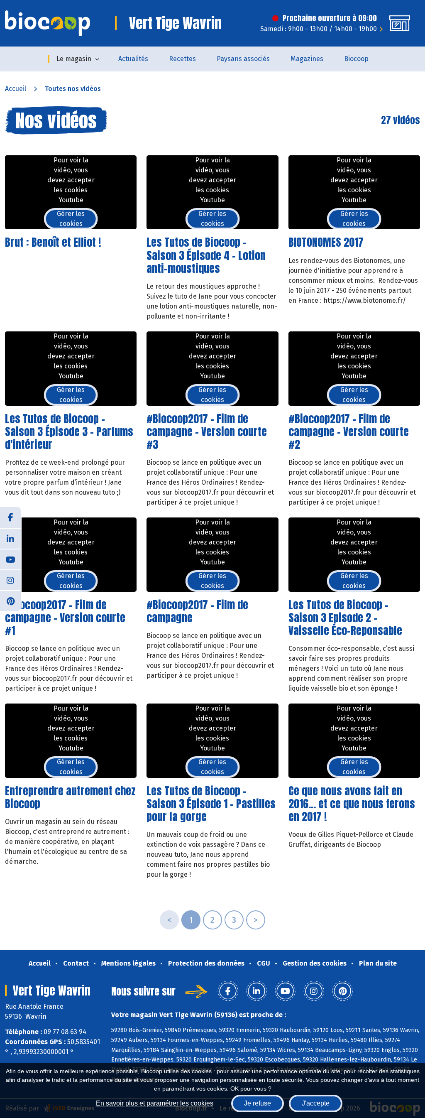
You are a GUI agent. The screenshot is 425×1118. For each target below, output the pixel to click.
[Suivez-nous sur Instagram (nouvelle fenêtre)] (10, 579)
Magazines (307, 59)
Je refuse (257, 1103)
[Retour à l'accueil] (47, 23)
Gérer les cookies (71, 219)
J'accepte (316, 1103)
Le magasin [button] (73, 59)
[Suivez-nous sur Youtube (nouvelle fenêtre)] (10, 559)
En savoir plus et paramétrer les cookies (154, 1103)
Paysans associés (243, 59)
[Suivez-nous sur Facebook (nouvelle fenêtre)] (10, 517)
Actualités (133, 59)
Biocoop (356, 59)
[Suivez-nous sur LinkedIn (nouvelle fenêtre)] (10, 538)
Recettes (182, 59)
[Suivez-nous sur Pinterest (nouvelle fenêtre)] (10, 600)
